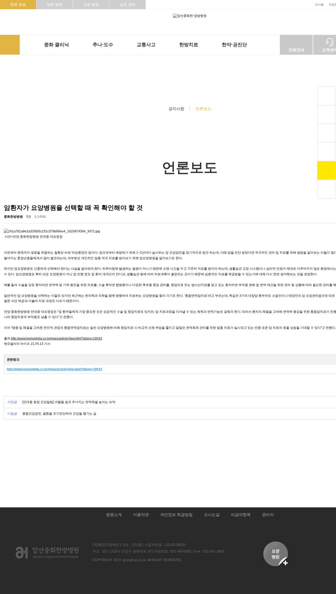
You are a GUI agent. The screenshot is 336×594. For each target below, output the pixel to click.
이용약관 (141, 515)
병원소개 (114, 515)
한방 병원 (18, 4)
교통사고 (146, 44)
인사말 (319, 4)
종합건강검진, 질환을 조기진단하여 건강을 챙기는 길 (59, 413)
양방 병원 (54, 4)
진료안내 (296, 50)
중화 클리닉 (56, 44)
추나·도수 (103, 44)
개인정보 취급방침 (176, 515)
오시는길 (212, 515)
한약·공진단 (234, 44)
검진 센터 (127, 4)
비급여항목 (241, 515)
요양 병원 (91, 4)
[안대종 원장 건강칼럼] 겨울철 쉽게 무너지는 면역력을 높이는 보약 (68, 402)
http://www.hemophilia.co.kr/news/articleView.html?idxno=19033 (56, 338)
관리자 (268, 515)
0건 (28, 216)
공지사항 (176, 108)
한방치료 (188, 44)
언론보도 (203, 108)
